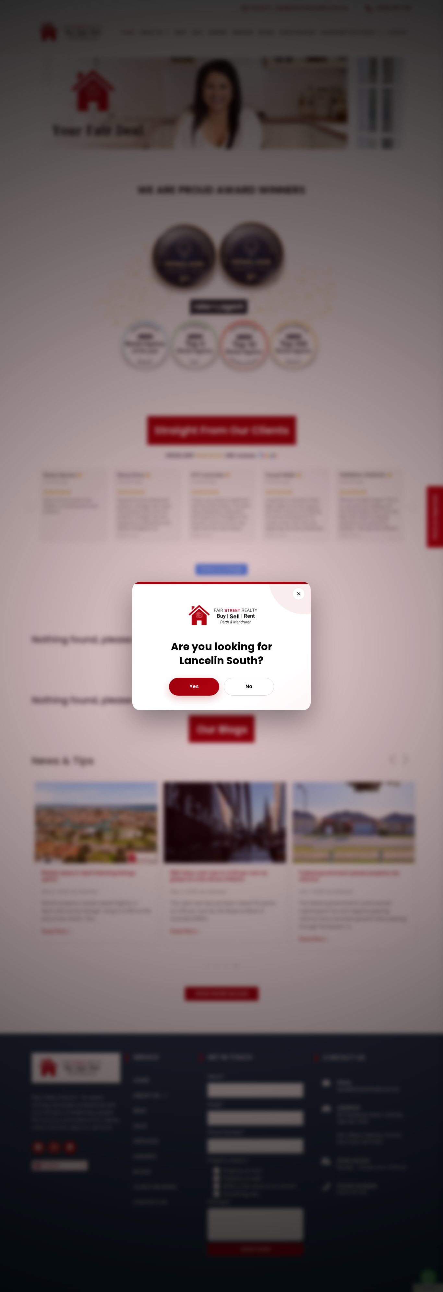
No (248, 686)
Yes (194, 686)
